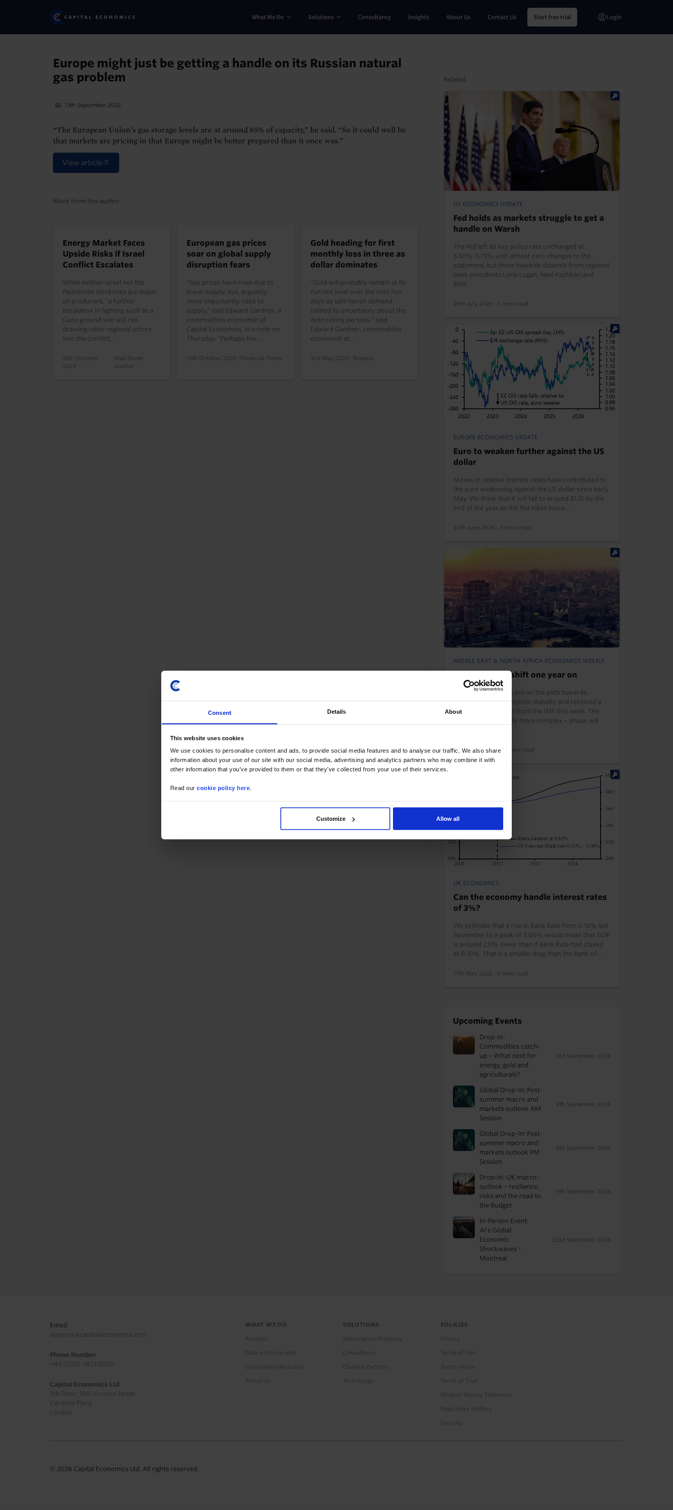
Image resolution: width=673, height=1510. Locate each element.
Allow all (448, 818)
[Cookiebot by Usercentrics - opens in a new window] (469, 686)
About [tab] (453, 711)
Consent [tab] (219, 712)
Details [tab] (336, 711)
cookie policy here (223, 787)
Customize (330, 818)
